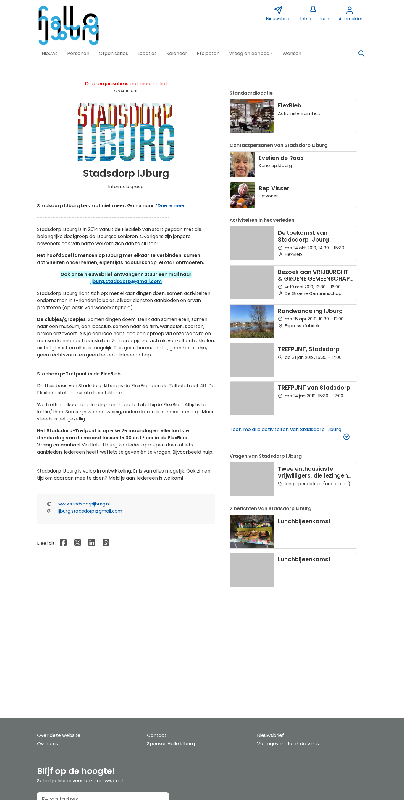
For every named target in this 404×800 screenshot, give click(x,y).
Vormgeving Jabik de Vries (288, 743)
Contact (157, 735)
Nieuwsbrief (270, 735)
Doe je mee (170, 205)
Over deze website (58, 735)
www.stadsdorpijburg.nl (84, 504)
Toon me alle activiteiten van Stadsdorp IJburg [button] (285, 429)
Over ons (47, 743)
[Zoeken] (361, 53)
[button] (49, 54)
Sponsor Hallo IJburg (171, 743)
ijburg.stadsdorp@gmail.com (126, 281)
